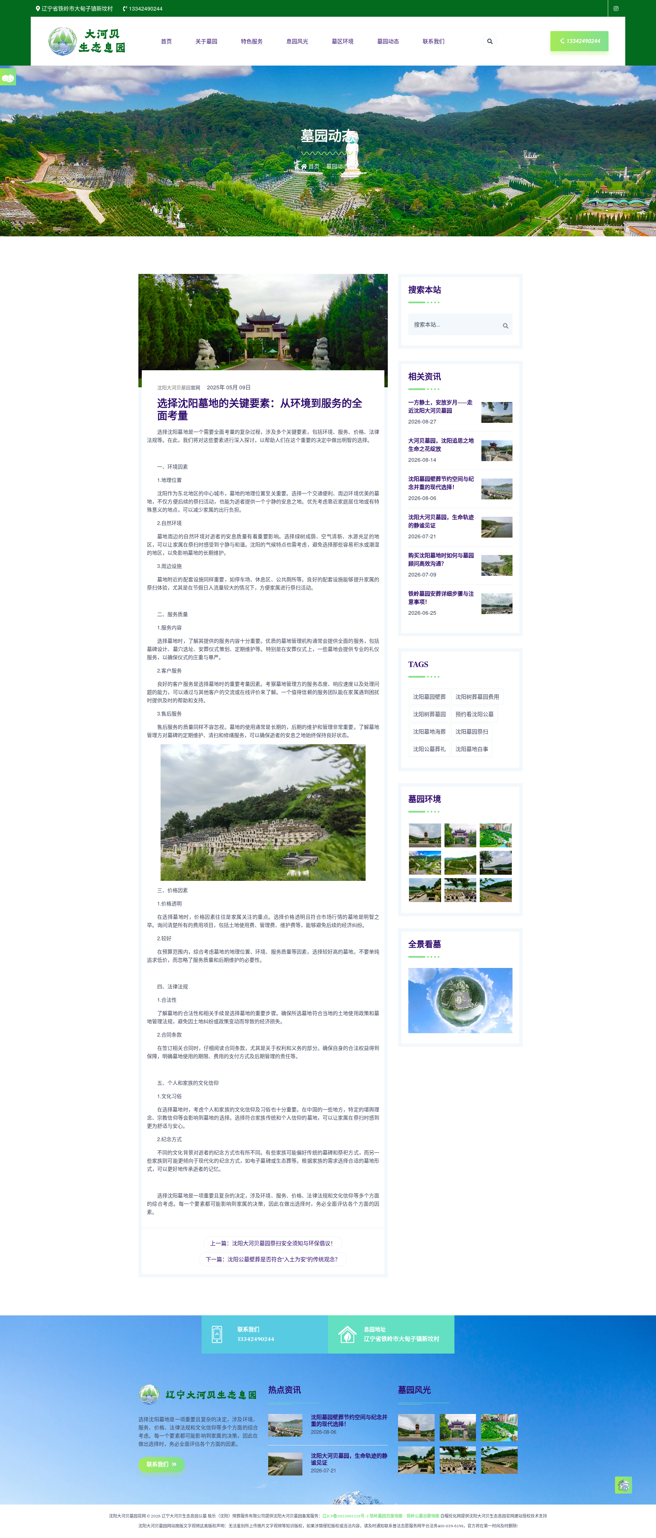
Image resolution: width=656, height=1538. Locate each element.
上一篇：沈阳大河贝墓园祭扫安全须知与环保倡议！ (273, 1243)
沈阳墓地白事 (471, 749)
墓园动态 (388, 41)
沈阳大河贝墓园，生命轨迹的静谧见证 (441, 521)
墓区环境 (343, 41)
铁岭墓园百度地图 (386, 1516)
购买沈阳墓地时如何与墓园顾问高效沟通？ (441, 559)
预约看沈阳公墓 (474, 714)
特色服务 (252, 41)
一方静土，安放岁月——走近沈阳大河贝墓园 (440, 406)
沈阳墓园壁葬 (429, 697)
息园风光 (297, 41)
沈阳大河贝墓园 (174, 387)
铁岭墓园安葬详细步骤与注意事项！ (441, 598)
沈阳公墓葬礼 (429, 749)
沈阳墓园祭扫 (471, 731)
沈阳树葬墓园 (429, 714)
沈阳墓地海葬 (429, 731)
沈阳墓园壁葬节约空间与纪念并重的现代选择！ (441, 483)
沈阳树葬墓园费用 (477, 697)
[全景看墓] (616, 8)
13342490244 (583, 41)
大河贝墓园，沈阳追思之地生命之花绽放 (441, 445)
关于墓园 (206, 41)
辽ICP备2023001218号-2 (346, 1516)
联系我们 (434, 41)
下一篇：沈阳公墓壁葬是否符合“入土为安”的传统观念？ (273, 1259)
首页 (166, 41)
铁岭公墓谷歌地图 (423, 1516)
